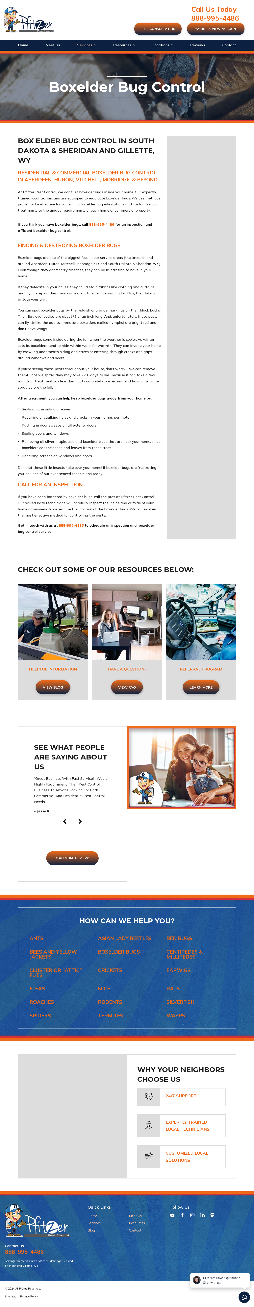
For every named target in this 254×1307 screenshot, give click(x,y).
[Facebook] (182, 1216)
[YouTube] (172, 1216)
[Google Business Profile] (212, 1216)
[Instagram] (192, 1216)
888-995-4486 (215, 18)
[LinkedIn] (202, 1216)
